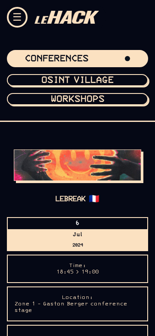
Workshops (78, 99)
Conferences (57, 58)
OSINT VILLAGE (77, 80)
